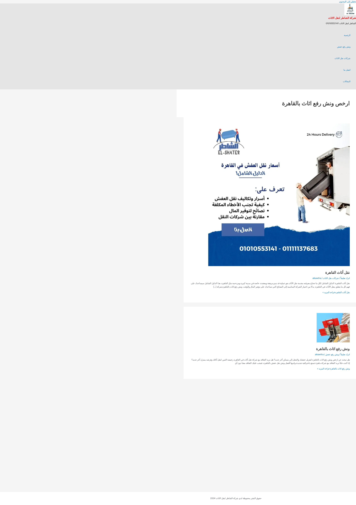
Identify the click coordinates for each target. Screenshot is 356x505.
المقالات (346, 81)
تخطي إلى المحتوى (347, 1)
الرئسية (347, 35)
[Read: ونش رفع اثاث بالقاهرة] (333, 341)
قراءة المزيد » (336, 292)
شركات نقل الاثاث (342, 58)
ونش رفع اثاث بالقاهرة (333, 349)
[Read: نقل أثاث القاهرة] (278, 265)
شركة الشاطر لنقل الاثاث (342, 17)
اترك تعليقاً (345, 278)
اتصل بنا (346, 70)
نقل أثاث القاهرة (337, 272)
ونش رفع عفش (343, 46)
